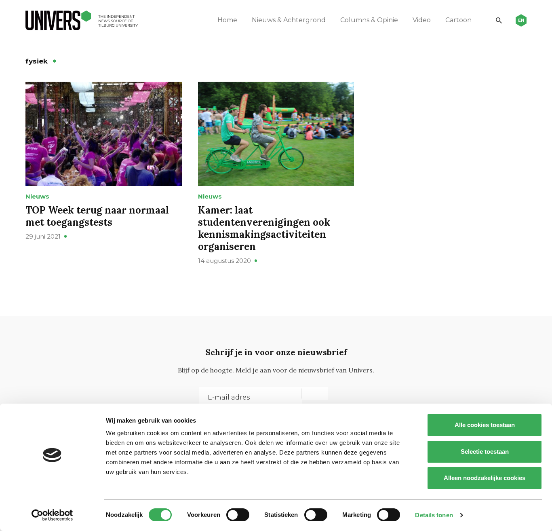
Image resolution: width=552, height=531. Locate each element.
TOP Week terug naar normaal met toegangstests (97, 216)
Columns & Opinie (369, 20)
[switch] (237, 514)
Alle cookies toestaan (485, 424)
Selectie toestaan (485, 451)
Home (227, 20)
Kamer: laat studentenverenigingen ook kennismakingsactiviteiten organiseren (264, 228)
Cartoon (458, 20)
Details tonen (434, 515)
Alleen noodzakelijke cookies (484, 477)
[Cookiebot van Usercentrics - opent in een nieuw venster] (52, 515)
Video (422, 20)
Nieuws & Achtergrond (289, 20)
